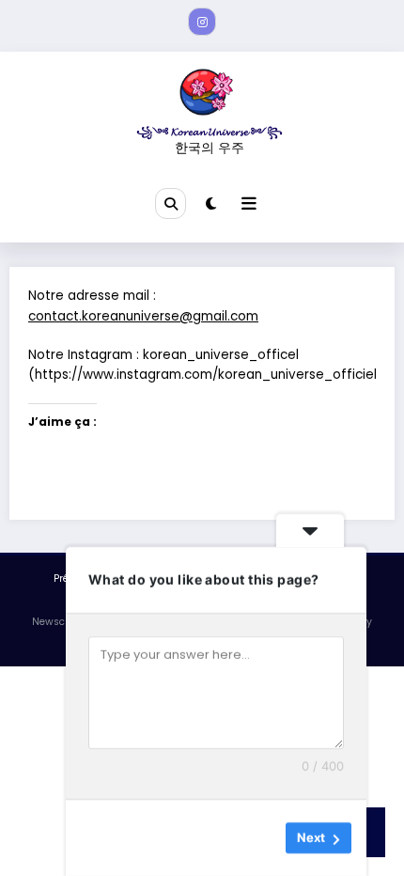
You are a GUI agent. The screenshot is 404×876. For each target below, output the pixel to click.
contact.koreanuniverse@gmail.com (143, 316)
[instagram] (202, 22)
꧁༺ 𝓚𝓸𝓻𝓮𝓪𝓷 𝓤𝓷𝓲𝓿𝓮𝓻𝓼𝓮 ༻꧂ (209, 132)
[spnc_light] (211, 203)
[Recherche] (170, 203)
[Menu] (249, 204)
